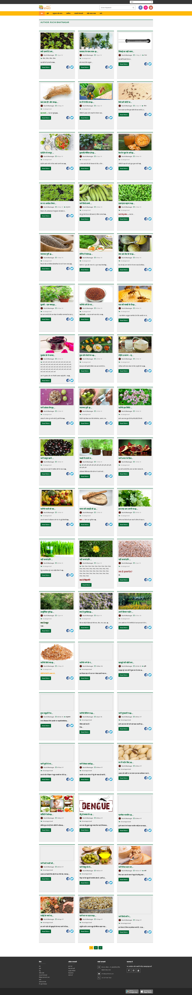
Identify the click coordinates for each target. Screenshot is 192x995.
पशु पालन (68, 207)
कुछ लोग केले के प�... (88, 355)
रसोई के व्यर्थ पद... (47, 915)
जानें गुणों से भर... (46, 763)
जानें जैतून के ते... (86, 867)
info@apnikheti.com (108, 974)
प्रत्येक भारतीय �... (126, 814)
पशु (39, 971)
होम (42, 13)
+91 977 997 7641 (107, 978)
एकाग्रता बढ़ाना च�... (126, 203)
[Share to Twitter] (72, 67)
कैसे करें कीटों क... (125, 102)
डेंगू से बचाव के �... (87, 814)
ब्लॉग (101, 13)
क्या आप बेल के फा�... (126, 254)
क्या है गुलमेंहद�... (86, 612)
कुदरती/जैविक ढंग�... (88, 152)
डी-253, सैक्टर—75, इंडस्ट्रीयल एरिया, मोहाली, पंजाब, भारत (111, 968)
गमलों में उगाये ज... (86, 458)
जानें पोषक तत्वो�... (87, 763)
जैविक (44, 58)
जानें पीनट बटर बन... (125, 867)
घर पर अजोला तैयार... (48, 203)
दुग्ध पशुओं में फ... (46, 713)
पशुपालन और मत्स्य (57, 13)
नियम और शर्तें (71, 968)
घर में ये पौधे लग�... (87, 102)
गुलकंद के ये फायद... (47, 355)
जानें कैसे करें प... (124, 916)
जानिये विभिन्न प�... (87, 713)
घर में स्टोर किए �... (126, 762)
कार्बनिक (68, 13)
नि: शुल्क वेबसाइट (43, 984)
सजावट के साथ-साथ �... (89, 51)
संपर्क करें (70, 975)
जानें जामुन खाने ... (47, 458)
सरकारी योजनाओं (78, 13)
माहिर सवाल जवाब (91, 13)
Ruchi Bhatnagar (49, 55)
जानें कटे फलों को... (47, 863)
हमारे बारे (70, 966)
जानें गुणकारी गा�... (125, 713)
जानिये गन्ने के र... (86, 662)
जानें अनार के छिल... (125, 458)
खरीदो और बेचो (42, 982)
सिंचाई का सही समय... (126, 51)
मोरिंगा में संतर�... (86, 254)
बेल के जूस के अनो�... (126, 152)
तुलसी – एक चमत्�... (48, 304)
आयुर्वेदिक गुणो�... (47, 612)
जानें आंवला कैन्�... (47, 407)
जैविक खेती (41, 973)
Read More (46, 67)
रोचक (145, 55)
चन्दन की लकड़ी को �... (88, 508)
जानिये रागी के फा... (87, 304)
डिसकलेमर (71, 973)
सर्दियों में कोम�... (46, 814)
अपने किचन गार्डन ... (125, 612)
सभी (44, 362)
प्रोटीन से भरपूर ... (47, 152)
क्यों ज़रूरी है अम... (47, 51)
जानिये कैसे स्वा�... (47, 662)
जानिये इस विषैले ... (125, 407)
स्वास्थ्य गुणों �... (46, 254)
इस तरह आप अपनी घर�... (128, 508)
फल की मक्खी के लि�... (127, 304)
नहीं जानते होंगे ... (46, 559)
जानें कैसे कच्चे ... (86, 203)
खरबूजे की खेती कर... (126, 662)
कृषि (48, 13)
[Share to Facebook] (68, 67)
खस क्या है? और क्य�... (49, 102)
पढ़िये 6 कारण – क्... (125, 355)
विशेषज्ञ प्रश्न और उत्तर (44, 977)
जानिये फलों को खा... (48, 508)
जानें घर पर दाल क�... (88, 915)
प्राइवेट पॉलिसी (71, 971)
